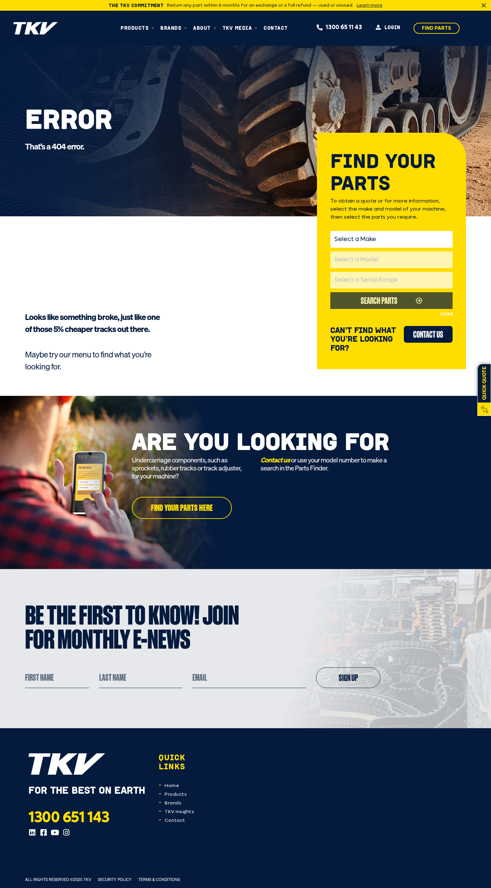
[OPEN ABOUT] (214, 28)
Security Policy (115, 879)
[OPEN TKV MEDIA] (256, 28)
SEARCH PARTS (379, 300)
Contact (175, 820)
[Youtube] (54, 832)
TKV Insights (179, 811)
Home (172, 785)
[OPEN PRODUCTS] (152, 28)
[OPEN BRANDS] (185, 28)
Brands (173, 803)
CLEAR (446, 314)
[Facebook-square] (43, 832)
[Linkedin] (32, 832)
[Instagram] (66, 832)
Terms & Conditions (159, 879)
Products (176, 794)
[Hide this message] (483, 5)
